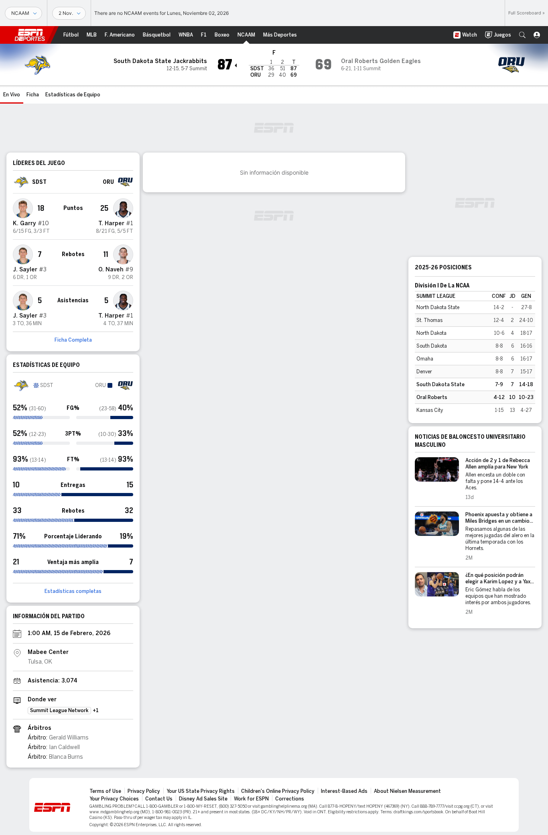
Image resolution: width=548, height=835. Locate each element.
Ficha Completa (73, 340)
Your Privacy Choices (114, 799)
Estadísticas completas (73, 591)
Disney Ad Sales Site (203, 799)
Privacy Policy (144, 791)
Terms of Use (105, 791)
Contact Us (159, 799)
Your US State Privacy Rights (200, 791)
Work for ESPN (251, 799)
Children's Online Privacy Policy (278, 791)
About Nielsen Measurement (407, 791)
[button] (522, 35)
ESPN (29, 35)
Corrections (289, 799)
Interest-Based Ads (344, 791)
